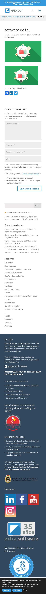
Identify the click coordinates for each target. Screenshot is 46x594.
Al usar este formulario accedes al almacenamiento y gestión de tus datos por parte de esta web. (23, 180)
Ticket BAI (8, 323)
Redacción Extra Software (17, 35)
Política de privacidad (31, 174)
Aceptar (6, 590)
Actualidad (9, 262)
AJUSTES (29, 586)
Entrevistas (9, 282)
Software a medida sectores (16, 398)
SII (5, 313)
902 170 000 (35, 2)
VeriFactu (8, 326)
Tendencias (9, 319)
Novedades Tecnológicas (14, 309)
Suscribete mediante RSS (19, 212)
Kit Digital (8, 299)
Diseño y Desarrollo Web (14, 276)
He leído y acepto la (24, 174)
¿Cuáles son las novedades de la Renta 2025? (22, 252)
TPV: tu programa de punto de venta (23, 17)
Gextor (8, 17)
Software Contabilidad (14, 391)
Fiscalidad (8, 286)
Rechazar (17, 590)
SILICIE (7, 316)
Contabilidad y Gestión (13, 272)
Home (3, 17)
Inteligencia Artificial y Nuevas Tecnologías (21, 296)
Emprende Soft (10, 279)
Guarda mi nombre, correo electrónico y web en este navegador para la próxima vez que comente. (23, 167)
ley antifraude (10, 303)
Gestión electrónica (12, 289)
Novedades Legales (12, 306)
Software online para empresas (18, 394)
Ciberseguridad (10, 266)
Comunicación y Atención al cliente (18, 269)
